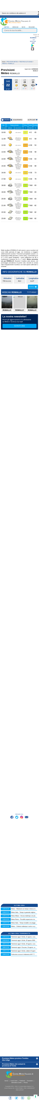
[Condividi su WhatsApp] (28, 1098)
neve (23, 27)
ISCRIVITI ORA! (19, 326)
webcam (15, 27)
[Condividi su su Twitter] (16, 1098)
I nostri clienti (13, 1080)
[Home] (15, 25)
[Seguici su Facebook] (12, 817)
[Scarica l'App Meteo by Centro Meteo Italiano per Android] (32, 45)
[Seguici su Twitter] (17, 817)
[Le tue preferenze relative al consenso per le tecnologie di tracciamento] (35, 1096)
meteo (6, 27)
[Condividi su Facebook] (10, 1098)
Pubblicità (22, 1080)
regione (32, 27)
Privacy (26, 1082)
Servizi (6, 1080)
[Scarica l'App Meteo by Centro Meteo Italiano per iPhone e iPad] (32, 48)
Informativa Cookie (16, 1082)
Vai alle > (32, 292)
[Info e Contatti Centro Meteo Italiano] (26, 817)
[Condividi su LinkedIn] (22, 1098)
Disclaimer (30, 1080)
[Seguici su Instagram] (22, 817)
